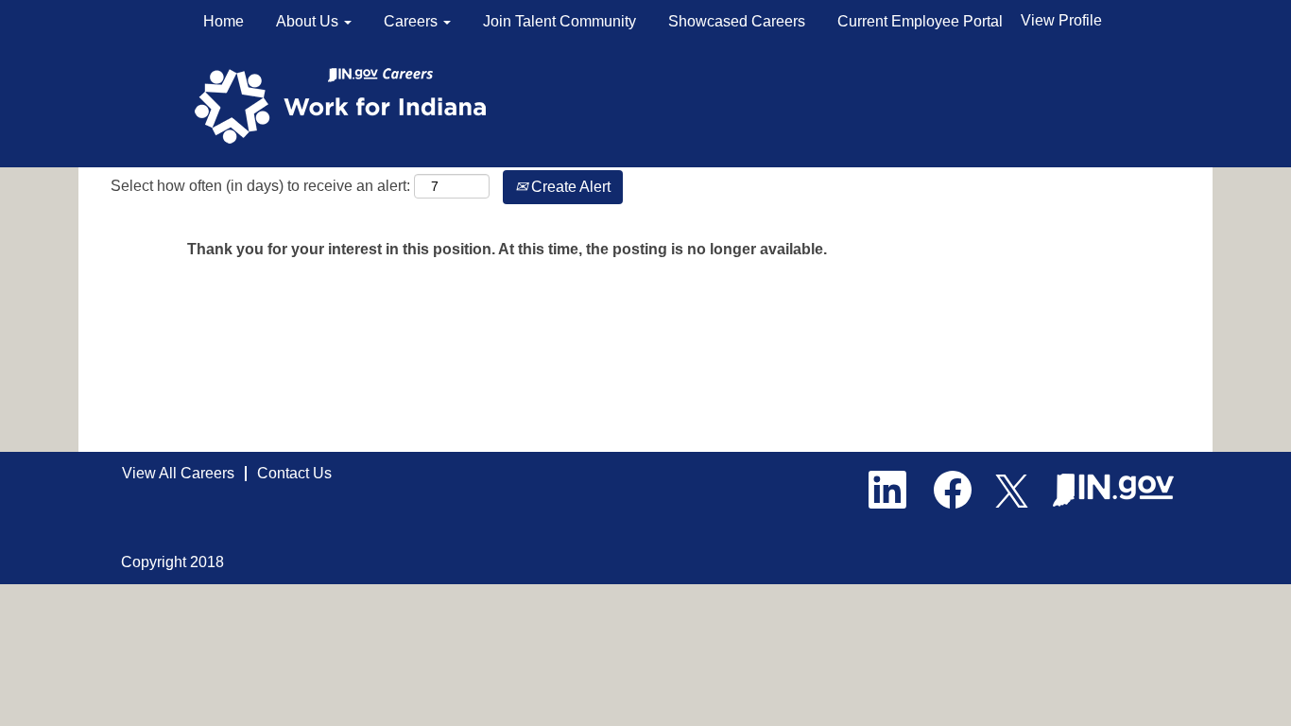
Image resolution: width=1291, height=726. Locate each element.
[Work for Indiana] (346, 104)
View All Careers (178, 473)
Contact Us (294, 473)
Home (223, 21)
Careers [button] (412, 21)
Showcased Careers (736, 21)
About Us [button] (309, 21)
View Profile (1061, 20)
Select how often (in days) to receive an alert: (260, 186)
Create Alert (569, 187)
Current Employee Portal (920, 21)
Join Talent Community (559, 21)
